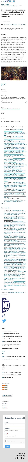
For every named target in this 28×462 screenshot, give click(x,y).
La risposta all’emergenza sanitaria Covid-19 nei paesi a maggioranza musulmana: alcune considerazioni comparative (15, 282)
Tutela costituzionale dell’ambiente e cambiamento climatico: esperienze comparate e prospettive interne (14, 131)
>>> (3, 331)
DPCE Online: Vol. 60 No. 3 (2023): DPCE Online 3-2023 (14, 214)
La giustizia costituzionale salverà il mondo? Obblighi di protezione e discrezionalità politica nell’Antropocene (14, 191)
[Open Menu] (1, 1)
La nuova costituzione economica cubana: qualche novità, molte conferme (13, 138)
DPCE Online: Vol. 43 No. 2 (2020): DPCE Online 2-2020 (15, 239)
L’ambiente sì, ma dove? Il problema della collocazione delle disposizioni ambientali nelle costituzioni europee (14, 149)
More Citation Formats (7, 102)
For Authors (4, 405)
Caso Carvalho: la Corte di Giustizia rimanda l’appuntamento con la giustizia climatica (14, 159)
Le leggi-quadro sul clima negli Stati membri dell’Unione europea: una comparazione (14, 143)
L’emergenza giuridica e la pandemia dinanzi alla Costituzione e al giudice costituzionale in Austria (15, 212)
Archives (7, 4)
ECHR (3, 351)
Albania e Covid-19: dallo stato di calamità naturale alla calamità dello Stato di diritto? (15, 243)
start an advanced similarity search (16, 292)
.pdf (4, 84)
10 (11, 289)
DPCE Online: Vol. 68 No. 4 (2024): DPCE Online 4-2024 (14, 200)
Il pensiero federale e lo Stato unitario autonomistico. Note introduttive (14, 247)
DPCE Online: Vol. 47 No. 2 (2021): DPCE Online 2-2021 (14, 161)
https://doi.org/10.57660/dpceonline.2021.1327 (14, 24)
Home (2, 4)
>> (4, 203)
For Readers (4, 403)
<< (1, 289)
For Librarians (5, 407)
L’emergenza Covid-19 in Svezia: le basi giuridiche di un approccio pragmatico (14, 217)
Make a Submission (7, 395)
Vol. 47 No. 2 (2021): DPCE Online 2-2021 (9, 5)
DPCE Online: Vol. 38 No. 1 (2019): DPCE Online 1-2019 (14, 167)
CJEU (3, 353)
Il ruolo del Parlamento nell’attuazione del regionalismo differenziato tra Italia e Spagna (15, 165)
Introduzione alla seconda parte (11, 200)
